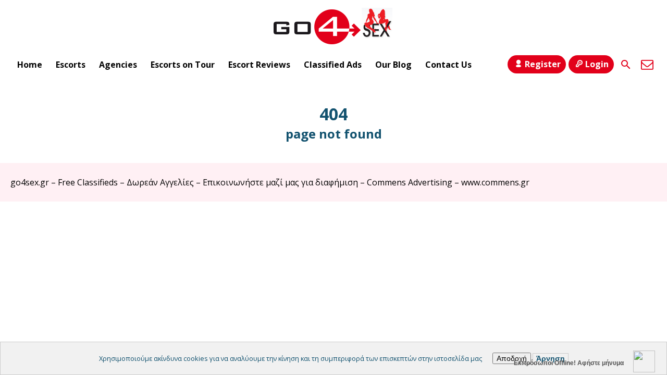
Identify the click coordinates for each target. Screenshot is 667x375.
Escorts (70, 64)
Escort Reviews (259, 64)
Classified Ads (333, 64)
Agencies (118, 64)
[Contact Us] (647, 64)
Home (29, 64)
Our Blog (393, 64)
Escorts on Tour (183, 64)
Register (543, 64)
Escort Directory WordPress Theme (641, 222)
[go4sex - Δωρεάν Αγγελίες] (333, 26)
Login (597, 64)
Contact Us (448, 64)
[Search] (625, 64)
